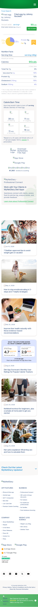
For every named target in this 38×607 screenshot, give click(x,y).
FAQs (4, 539)
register (21, 142)
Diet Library (24, 525)
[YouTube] (28, 574)
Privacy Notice (6, 587)
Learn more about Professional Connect (18, 201)
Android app (7, 495)
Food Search (6, 11)
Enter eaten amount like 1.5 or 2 (10, 27)
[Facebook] (4, 574)
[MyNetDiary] (12, 3)
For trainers (24, 500)
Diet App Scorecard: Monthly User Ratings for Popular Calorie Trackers (18, 371)
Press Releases (8, 530)
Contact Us (6, 536)
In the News (7, 527)
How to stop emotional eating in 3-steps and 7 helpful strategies (17, 291)
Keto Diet (6, 501)
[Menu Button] (35, 4)
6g (25, 40)
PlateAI (5, 525)
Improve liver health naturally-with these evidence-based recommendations (17, 331)
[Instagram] (16, 574)
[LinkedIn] (10, 574)
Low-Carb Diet (7, 503)
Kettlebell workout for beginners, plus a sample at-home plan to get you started (18, 411)
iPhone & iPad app (9, 492)
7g (23, 43)
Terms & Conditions (18, 587)
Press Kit (5, 533)
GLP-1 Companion (8, 498)
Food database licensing (28, 510)
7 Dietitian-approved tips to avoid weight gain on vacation (17, 252)
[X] (22, 574)
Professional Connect (27, 492)
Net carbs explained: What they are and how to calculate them (17, 451)
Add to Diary (32, 28)
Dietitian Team (25, 527)
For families (24, 507)
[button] (19, 158)
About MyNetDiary (8, 522)
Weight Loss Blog (26, 522)
